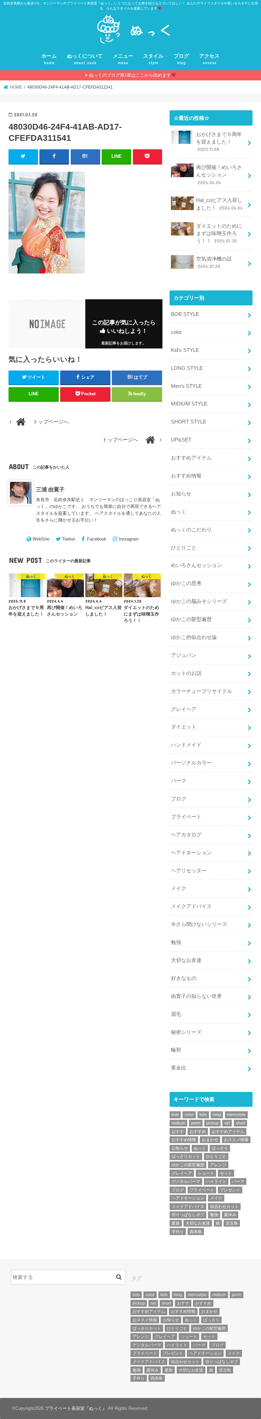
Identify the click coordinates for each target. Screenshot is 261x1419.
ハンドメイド (186, 745)
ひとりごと (183, 547)
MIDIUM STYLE (189, 403)
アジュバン (183, 655)
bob (175, 1114)
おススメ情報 (236, 1139)
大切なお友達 (186, 960)
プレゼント (230, 1190)
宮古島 (232, 1223)
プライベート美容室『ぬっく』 (76, 1408)
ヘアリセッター (189, 870)
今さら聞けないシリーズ (199, 924)
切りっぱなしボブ (188, 1214)
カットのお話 (186, 673)
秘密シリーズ (186, 1032)
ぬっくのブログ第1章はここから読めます (130, 75)
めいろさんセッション (196, 565)
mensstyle (236, 1114)
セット (226, 1173)
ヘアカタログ (186, 834)
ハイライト (216, 1181)
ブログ (181, 59)
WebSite (41, 539)
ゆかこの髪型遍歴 (191, 619)
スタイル (153, 59)
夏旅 (176, 1223)
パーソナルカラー (191, 762)
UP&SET (181, 439)
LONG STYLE (187, 368)
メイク (178, 888)
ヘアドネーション (191, 852)
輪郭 (176, 1050)
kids (203, 1114)
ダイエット (183, 727)
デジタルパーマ (186, 1181)
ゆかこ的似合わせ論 (194, 637)
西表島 (196, 1231)
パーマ (178, 780)
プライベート (186, 816)
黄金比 (178, 1068)
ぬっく (178, 511)
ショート (206, 1173)
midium (178, 1123)
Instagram (129, 539)
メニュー (123, 59)
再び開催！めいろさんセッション (219, 175)
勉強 (176, 942)
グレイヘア (183, 709)
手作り (178, 1231)
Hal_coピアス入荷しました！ (219, 203)
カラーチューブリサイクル (201, 691)
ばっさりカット (186, 1156)
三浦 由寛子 (50, 489)
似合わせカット (224, 1206)
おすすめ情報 (186, 475)
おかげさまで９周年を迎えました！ (219, 142)
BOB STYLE (185, 314)
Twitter (68, 539)
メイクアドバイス (191, 906)
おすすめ (198, 1131)
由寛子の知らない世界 (196, 996)
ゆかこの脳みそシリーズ (199, 601)
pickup (212, 1123)
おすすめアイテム (191, 457)
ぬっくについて (85, 59)
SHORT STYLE (188, 421)
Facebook (96, 539)
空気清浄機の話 (214, 262)
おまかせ (210, 1139)
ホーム (49, 59)
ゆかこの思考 (186, 583)
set (227, 1123)
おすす (178, 1131)
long (217, 1114)
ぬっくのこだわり (191, 529)
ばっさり (220, 1148)
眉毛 (176, 1014)
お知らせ (181, 493)
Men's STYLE (186, 386)
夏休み (230, 1214)
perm (196, 1123)
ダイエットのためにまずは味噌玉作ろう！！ (219, 233)
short (240, 1123)
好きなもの (183, 978)
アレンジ (218, 1164)
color (176, 332)
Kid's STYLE (185, 350)
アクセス (209, 59)
